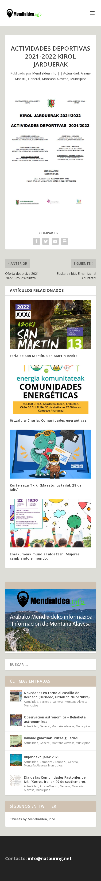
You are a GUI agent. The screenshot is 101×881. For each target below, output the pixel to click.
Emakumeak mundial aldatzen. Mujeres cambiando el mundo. (45, 556)
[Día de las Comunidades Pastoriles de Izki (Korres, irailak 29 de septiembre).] (16, 780)
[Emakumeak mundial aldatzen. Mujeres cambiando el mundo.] (50, 523)
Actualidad (71, 73)
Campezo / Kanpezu (53, 762)
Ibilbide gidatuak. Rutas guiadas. (51, 738)
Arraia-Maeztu (49, 786)
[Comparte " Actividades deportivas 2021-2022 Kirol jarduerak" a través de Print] (64, 241)
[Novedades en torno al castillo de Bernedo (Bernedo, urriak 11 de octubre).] (16, 696)
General (34, 79)
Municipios (78, 79)
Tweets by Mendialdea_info (32, 819)
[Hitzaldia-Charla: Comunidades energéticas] (50, 389)
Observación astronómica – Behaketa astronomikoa (55, 719)
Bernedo (45, 702)
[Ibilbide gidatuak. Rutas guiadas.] (16, 741)
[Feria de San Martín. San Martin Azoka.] (50, 324)
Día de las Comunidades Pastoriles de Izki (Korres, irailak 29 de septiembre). (55, 779)
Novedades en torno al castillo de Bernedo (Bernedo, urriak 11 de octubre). (57, 695)
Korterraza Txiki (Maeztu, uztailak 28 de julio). (46, 487)
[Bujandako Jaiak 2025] (16, 760)
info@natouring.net (50, 858)
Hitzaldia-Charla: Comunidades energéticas (48, 420)
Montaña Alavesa (55, 79)
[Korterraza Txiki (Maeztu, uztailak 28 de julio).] (50, 454)
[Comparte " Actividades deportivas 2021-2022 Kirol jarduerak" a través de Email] (55, 241)
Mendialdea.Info (44, 73)
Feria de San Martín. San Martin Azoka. (44, 355)
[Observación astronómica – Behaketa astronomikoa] (16, 720)
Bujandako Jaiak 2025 (41, 757)
